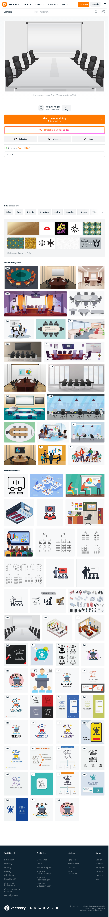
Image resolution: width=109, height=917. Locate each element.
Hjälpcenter (72, 858)
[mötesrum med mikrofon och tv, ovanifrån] (19, 431)
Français (97, 873)
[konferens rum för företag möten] (35, 302)
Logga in (95, 4)
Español (97, 862)
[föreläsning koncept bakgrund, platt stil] (85, 484)
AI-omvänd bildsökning (9, 882)
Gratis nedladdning (54, 119)
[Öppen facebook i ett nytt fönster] (31, 907)
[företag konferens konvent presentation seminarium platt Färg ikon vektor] (92, 653)
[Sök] (96, 11)
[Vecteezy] (4, 4)
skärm (57, 211)
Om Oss (70, 866)
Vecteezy (8, 862)
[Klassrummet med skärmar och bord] (24, 405)
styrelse (70, 211)
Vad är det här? (24, 148)
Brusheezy (9, 858)
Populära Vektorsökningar (43, 871)
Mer (64, 4)
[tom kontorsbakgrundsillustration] (86, 327)
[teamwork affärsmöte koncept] (52, 453)
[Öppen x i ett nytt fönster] (52, 907)
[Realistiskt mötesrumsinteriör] (91, 276)
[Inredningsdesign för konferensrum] (20, 453)
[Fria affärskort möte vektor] (51, 327)
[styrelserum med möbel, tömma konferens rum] (76, 376)
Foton (26, 4)
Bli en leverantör (71, 871)
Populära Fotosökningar (42, 877)
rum (19, 211)
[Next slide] (98, 211)
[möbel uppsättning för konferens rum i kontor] (74, 350)
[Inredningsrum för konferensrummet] (58, 276)
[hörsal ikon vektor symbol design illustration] (16, 484)
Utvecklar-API (10, 877)
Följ (66, 109)
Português (98, 866)
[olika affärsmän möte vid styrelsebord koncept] (53, 431)
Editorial (52, 4)
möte (8, 211)
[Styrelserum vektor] (22, 626)
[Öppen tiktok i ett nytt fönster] (48, 907)
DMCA (39, 862)
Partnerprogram (43, 866)
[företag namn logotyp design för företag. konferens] (41, 731)
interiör (30, 211)
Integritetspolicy (96, 907)
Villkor (85, 907)
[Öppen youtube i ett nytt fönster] (57, 907)
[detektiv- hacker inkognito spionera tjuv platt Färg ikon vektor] (41, 808)
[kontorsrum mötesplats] (57, 626)
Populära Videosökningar (43, 883)
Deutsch (97, 870)
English (97, 858)
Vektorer (13, 4)
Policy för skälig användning (89, 909)
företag (83, 211)
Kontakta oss (72, 862)
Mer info (10, 153)
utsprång (44, 211)
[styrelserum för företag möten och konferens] (22, 350)
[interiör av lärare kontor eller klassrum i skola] (85, 511)
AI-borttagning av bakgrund (12, 888)
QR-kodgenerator (12, 893)
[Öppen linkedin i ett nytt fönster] (40, 907)
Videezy (7, 866)
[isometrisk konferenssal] (19, 511)
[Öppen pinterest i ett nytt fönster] (44, 907)
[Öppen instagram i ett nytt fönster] (35, 907)
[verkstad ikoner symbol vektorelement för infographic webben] (48, 600)
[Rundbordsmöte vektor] (21, 276)
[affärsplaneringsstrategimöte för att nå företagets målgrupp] (19, 327)
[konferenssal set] (86, 600)
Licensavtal (41, 858)
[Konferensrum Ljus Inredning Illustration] (25, 376)
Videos (38, 4)
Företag (7, 870)
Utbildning (9, 873)
